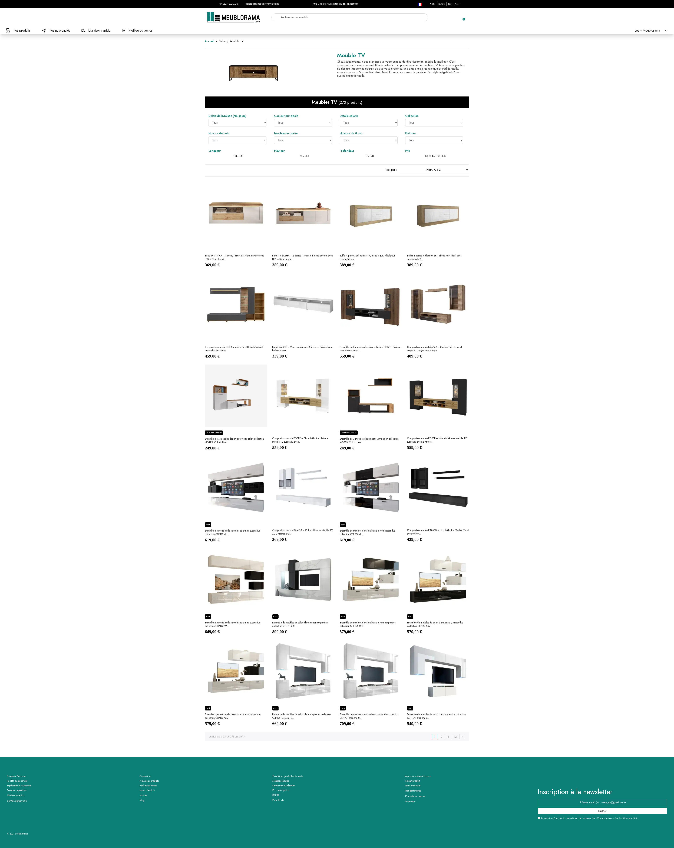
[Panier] (462, 17)
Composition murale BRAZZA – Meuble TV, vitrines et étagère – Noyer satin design (434, 348)
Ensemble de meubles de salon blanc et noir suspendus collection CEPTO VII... (232, 532)
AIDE (432, 4)
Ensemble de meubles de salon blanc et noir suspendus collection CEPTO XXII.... (300, 624)
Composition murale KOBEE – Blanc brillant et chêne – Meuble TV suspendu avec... (300, 439)
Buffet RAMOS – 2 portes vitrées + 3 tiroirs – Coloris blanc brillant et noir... (302, 348)
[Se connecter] (450, 17)
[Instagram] (607, 779)
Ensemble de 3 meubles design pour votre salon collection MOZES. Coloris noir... (369, 440)
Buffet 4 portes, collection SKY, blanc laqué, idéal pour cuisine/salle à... (367, 257)
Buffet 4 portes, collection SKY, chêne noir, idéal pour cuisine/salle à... (434, 257)
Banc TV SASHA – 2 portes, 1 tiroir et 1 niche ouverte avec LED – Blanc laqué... (302, 257)
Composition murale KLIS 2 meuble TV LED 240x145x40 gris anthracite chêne (234, 348)
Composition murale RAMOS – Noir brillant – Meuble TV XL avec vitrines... (438, 531)
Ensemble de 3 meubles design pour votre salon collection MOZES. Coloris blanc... (234, 440)
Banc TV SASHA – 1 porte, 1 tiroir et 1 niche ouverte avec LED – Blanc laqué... (234, 257)
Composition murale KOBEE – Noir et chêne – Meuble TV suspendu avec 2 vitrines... (437, 439)
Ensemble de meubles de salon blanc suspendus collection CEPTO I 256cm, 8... (369, 716)
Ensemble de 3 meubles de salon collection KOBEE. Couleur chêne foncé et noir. (370, 348)
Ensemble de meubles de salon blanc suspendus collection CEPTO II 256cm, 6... (436, 716)
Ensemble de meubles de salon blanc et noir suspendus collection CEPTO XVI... (232, 624)
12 (455, 737)
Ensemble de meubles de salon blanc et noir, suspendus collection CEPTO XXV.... (367, 624)
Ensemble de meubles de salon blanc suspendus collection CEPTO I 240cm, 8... (301, 716)
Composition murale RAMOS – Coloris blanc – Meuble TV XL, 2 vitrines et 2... (302, 531)
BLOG (441, 4)
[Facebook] (597, 779)
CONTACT (454, 4)
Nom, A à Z (447, 170)
